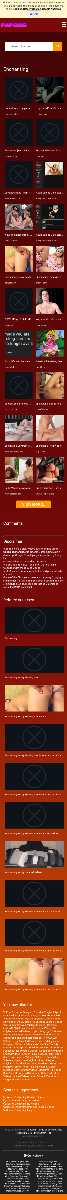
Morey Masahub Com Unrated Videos (29, 1068)
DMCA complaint (22, 587)
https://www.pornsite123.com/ (17, 1174)
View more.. (33, 504)
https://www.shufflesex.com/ (17, 1176)
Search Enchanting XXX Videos (23, 1100)
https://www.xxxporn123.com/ (17, 1186)
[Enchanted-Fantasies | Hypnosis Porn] (19, 397)
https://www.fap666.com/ (17, 1171)
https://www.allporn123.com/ (49, 1176)
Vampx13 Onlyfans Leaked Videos (29, 1030)
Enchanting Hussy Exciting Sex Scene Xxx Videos (32, 833)
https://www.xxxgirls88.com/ (49, 1161)
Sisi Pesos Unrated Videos (18, 1057)
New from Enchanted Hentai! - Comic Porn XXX (30, 234)
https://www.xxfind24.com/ (17, 1188)
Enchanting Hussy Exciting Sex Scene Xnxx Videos (32, 911)
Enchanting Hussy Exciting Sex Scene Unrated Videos (34, 755)
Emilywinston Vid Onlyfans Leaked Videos (39, 1021)
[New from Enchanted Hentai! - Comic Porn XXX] (19, 229)
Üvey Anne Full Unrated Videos (30, 1041)
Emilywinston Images (29, 1037)
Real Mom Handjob (29, 1015)
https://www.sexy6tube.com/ (49, 1164)
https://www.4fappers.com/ (17, 1161)
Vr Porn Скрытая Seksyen (17, 1012)
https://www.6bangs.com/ (17, 1166)
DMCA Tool (45, 1132)
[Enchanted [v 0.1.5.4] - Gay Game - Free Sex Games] (19, 144)
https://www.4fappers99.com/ (17, 1164)
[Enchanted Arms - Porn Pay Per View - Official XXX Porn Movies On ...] (50, 144)
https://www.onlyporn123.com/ (49, 1178)
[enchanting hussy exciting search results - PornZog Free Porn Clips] (19, 271)
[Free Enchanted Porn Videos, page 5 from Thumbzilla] (50, 482)
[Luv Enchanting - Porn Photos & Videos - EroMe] (19, 186)
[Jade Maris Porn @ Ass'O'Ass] (19, 482)
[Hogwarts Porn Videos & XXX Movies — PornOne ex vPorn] (50, 102)
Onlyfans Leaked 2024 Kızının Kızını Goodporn (30, 1026)
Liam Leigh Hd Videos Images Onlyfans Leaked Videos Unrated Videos (28, 1062)
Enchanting (11, 638)
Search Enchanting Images (20, 1110)
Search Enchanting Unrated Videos (25, 1097)
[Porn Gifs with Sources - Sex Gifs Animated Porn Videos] (19, 355)
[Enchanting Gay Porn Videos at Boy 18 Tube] (19, 440)
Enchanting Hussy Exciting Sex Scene (25, 716)
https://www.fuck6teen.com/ (50, 1166)
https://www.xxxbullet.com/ (17, 1181)
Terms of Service (46, 1129)
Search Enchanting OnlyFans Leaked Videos (30, 1107)
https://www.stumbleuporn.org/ (49, 1191)
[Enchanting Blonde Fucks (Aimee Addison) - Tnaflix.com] (50, 397)
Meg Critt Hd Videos (50, 1069)
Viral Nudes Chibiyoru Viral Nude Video (24, 1025)
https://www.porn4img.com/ (50, 1188)
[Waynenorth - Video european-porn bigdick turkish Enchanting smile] (50, 313)
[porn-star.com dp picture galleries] (19, 102)
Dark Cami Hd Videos (15, 1073)
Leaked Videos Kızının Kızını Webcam (42, 1047)
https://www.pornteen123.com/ (49, 1174)
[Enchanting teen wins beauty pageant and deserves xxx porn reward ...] (50, 271)
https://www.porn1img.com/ (50, 1181)
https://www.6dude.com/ (17, 1169)
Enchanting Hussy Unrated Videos (23, 872)
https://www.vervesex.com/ (17, 1178)
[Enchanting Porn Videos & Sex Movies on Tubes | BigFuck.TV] (50, 440)
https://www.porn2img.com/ (50, 1183)
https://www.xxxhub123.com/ (17, 1183)
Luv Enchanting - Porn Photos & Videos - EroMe (31, 192)
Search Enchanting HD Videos (22, 1103)
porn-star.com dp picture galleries (23, 108)
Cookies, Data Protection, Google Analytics (37, 9)
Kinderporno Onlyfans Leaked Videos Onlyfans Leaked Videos (33, 1052)
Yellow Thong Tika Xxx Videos (30, 1066)
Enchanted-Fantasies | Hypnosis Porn (25, 403)
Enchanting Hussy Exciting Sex (21, 677)
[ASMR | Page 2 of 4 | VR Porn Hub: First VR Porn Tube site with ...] (19, 313)
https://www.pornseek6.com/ (49, 1171)
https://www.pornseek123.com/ (49, 1169)
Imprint (32, 1129)
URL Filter (33, 1132)
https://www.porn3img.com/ (50, 1186)
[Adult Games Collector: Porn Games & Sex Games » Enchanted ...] (50, 186)
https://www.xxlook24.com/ (17, 1191)
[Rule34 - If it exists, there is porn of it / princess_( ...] (50, 355)
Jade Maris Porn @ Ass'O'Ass (21, 488)
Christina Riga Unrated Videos (20, 1050)
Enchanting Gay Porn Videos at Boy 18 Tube (29, 445)
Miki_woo (54, 1054)
